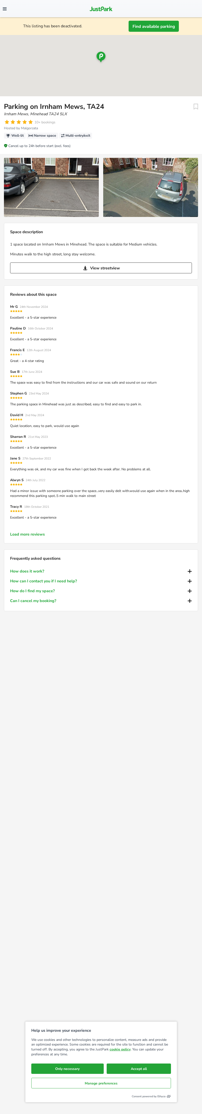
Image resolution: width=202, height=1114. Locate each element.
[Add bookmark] (196, 107)
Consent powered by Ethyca (149, 1096)
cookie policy (120, 1049)
